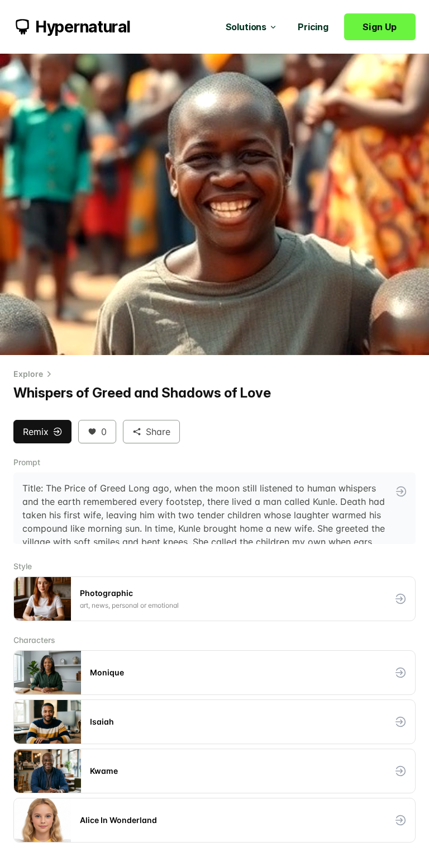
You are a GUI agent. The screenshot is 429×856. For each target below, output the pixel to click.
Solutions (246, 26)
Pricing (313, 26)
